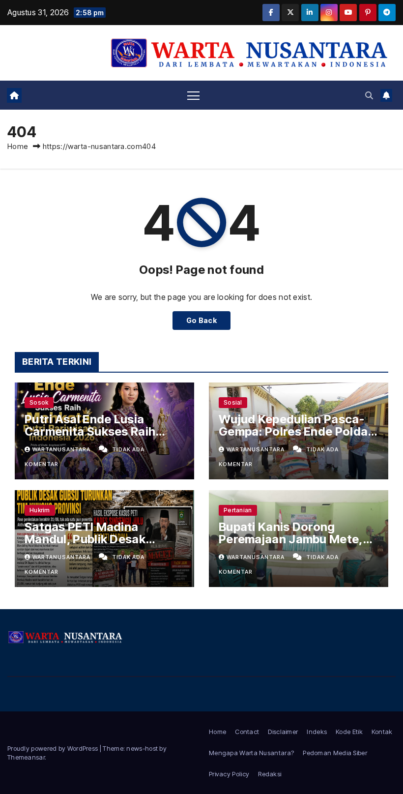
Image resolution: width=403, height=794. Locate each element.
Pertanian (238, 510)
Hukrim (39, 510)
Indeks (317, 731)
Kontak (382, 731)
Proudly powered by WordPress (53, 748)
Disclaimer (283, 731)
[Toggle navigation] (193, 95)
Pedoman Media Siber (335, 753)
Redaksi (269, 774)
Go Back (201, 320)
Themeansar (26, 757)
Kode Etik (349, 731)
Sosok (39, 402)
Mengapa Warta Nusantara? (251, 753)
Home (17, 146)
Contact (247, 731)
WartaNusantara (62, 449)
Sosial (233, 402)
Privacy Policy (229, 774)
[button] (369, 95)
